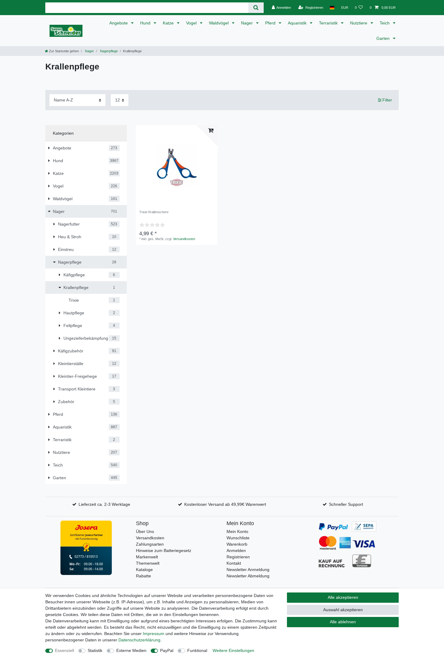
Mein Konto (237, 531)
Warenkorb (237, 544)
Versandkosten (184, 239)
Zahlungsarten (150, 544)
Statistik (95, 650)
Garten (383, 38)
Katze (169, 23)
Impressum (153, 633)
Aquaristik (298, 23)
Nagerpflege (108, 51)
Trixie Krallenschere (154, 212)
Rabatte (143, 575)
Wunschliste (238, 537)
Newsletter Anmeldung (248, 569)
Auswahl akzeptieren (343, 609)
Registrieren (238, 556)
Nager (247, 23)
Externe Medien (131, 650)
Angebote (119, 23)
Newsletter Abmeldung (248, 575)
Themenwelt (147, 563)
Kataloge (144, 569)
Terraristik (329, 23)
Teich (385, 23)
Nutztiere (359, 23)
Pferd (271, 23)
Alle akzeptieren (343, 597)
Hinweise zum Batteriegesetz (163, 550)
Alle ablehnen (343, 621)
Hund (146, 23)
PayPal (166, 650)
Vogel (192, 23)
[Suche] (256, 7)
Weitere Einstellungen (233, 650)
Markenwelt (147, 556)
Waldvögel (219, 23)
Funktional (197, 650)
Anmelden (236, 550)
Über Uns (145, 531)
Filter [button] (387, 100)
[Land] (332, 7)
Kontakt (234, 563)
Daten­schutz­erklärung (139, 639)
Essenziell (64, 650)
